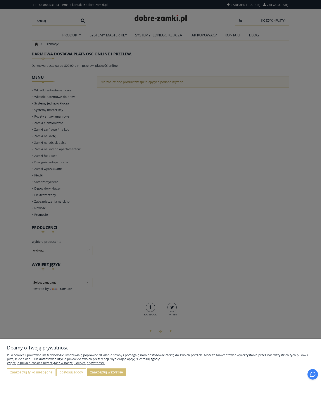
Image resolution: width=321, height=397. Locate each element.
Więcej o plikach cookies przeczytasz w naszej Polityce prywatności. (56, 363)
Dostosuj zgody (71, 372)
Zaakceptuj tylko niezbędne (31, 372)
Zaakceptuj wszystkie (106, 372)
